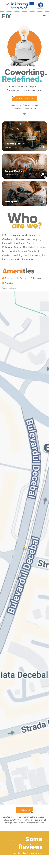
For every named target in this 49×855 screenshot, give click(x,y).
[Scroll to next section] (24, 114)
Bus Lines (37, 278)
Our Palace (24, 810)
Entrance (8, 278)
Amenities (9, 283)
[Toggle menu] (44, 16)
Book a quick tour (25, 98)
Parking (23, 278)
